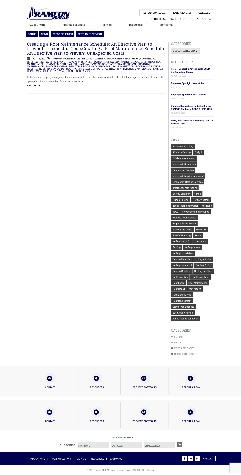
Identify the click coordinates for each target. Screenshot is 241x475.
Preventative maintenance (195, 211)
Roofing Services (181, 271)
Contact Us (166, 24)
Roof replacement (182, 300)
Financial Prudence (78, 61)
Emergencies (182, 13)
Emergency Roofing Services (188, 181)
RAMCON (201, 229)
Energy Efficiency (51, 61)
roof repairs (195, 288)
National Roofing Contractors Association (107, 64)
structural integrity (106, 68)
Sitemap (150, 469)
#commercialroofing (183, 146)
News (44, 34)
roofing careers (192, 247)
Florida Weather (200, 199)
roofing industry (203, 259)
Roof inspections (200, 277)
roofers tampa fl (181, 241)
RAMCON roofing (56, 66)
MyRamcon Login (154, 13)
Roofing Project (204, 265)
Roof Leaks (178, 282)
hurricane (207, 205)
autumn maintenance (66, 58)
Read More (35, 85)
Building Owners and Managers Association (110, 58)
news (175, 211)
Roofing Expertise (182, 259)
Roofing (177, 247)
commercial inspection (184, 164)
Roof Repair (179, 288)
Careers (204, 13)
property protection (182, 229)
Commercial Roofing (183, 170)
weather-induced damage (75, 71)
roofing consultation (183, 253)
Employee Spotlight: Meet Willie (187, 83)
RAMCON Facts (37, 24)
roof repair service (182, 294)
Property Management (184, 223)
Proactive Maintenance (184, 217)
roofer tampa (199, 241)
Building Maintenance (184, 158)
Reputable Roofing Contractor (90, 66)
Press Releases (62, 34)
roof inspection (123, 66)
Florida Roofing (181, 199)
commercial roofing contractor (188, 176)
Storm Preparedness (183, 306)
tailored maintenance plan (140, 68)
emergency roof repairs (185, 187)
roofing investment (182, 265)
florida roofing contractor (112, 61)
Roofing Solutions (74, 24)
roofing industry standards (45, 68)
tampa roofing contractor (185, 318)
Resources (136, 24)
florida (197, 193)
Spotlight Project (90, 34)
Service (107, 24)
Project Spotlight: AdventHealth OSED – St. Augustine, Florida (191, 70)
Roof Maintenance (148, 66)
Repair (198, 235)
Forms (32, 34)
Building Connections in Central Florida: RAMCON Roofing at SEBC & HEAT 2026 (191, 107)
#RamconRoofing (182, 152)
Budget (198, 152)
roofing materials (78, 68)
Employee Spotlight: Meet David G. (189, 94)
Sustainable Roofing (183, 312)
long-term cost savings (61, 64)
